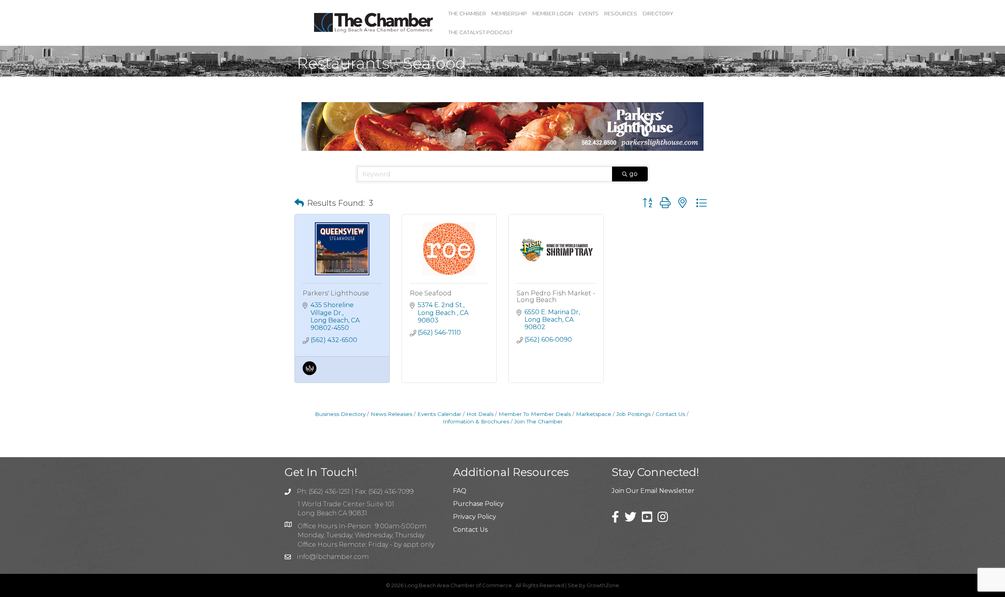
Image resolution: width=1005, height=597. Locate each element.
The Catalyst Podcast (480, 32)
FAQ (459, 490)
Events (589, 13)
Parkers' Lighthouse (336, 293)
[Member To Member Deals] (309, 373)
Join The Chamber (538, 421)
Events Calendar (439, 414)
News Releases (391, 414)
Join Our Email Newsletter (653, 490)
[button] (299, 203)
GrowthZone (603, 585)
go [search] (633, 174)
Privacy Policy (474, 516)
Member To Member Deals (535, 414)
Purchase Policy (478, 503)
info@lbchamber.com (333, 556)
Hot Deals (479, 414)
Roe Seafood (430, 293)
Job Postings (633, 414)
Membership (509, 13)
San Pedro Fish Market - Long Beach (556, 296)
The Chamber (467, 13)
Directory (658, 13)
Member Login (552, 13)
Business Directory (340, 414)
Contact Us (670, 414)
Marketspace (593, 414)
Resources (620, 13)
